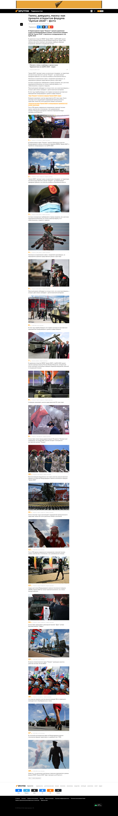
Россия (57, 786)
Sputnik (34, 140)
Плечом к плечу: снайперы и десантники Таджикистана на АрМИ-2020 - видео (44, 66)
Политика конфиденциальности (62, 798)
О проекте (17, 798)
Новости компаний (49, 798)
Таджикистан (39, 786)
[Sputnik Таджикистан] (23, 12)
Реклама (41, 798)
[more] (67, 69)
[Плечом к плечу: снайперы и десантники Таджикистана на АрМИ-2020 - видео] (48, 54)
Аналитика (90, 786)
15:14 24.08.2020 (32, 24)
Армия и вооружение (36, 778)
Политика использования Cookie (78, 798)
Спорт (96, 786)
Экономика (70, 786)
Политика (62, 786)
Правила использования (32, 798)
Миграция (83, 786)
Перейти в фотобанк (46, 140)
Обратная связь (44, 800)
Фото (30, 778)
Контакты (24, 798)
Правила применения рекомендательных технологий (27, 800)
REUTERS (34, 325)
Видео (100, 786)
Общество (77, 786)
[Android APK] (98, 805)
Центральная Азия (49, 786)
